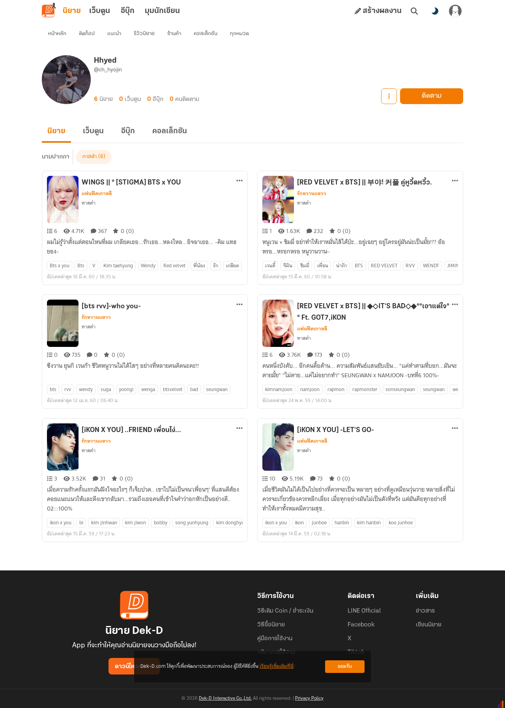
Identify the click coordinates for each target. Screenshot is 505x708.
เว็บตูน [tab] (99, 11)
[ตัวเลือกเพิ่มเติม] (389, 96)
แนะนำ (114, 34)
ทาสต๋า (89, 157)
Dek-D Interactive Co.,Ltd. (225, 698)
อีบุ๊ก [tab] (128, 11)
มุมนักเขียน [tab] (162, 11)
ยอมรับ (345, 666)
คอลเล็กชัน (205, 34)
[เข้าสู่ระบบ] (455, 11)
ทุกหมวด (239, 34)
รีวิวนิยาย (144, 34)
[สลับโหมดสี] (435, 11)
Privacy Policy (309, 698)
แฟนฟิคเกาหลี (97, 193)
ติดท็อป (87, 34)
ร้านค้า (174, 34)
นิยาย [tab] (72, 11)
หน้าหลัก (57, 34)
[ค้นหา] (414, 11)
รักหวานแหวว (311, 193)
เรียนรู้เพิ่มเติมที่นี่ (277, 666)
